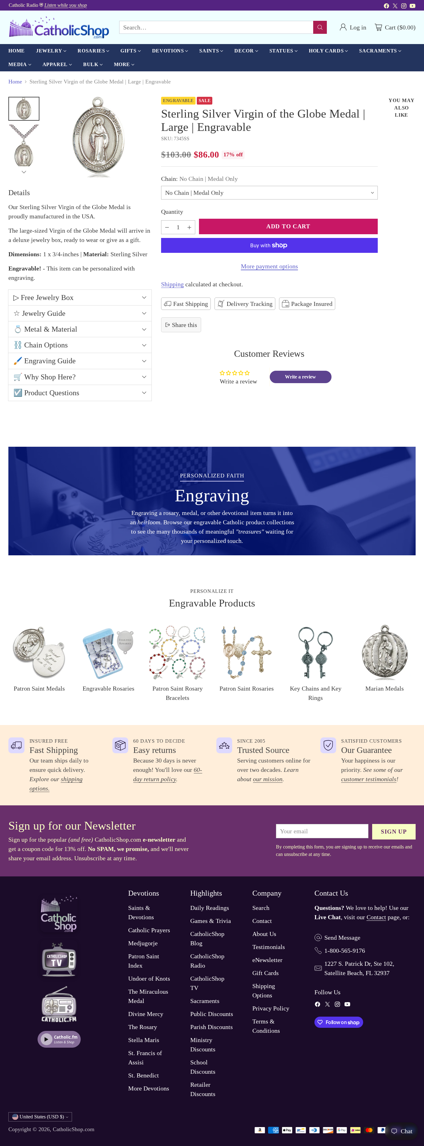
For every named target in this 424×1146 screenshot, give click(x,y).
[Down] (23, 171)
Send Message (342, 937)
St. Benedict (143, 1075)
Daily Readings (209, 907)
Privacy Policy (270, 1008)
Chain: (199, 178)
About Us (264, 933)
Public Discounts (211, 1013)
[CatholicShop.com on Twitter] (395, 6)
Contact (262, 920)
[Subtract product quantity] (167, 227)
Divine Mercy (145, 1013)
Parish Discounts (211, 1026)
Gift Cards (265, 972)
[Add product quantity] (189, 227)
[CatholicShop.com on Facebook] (386, 6)
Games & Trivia (210, 920)
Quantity (172, 211)
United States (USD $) (42, 1117)
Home (15, 81)
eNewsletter (267, 959)
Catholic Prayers (149, 930)
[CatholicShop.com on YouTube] (412, 6)
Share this (184, 324)
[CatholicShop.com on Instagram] (404, 6)
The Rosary (142, 1026)
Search (260, 907)
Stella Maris (143, 1039)
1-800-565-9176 (344, 950)
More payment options (269, 266)
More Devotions (148, 1088)
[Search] (320, 27)
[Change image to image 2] (23, 148)
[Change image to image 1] (23, 108)
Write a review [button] (300, 376)
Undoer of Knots (149, 978)
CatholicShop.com (73, 1129)
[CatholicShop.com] (58, 27)
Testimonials (268, 946)
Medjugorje (143, 943)
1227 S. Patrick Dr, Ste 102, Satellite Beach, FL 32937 (359, 968)
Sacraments (204, 1000)
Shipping (172, 284)
